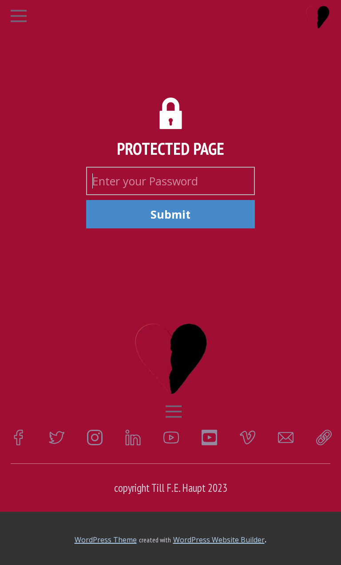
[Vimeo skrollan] (247, 437)
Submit (170, 214)
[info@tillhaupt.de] (285, 437)
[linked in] (133, 437)
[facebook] (18, 437)
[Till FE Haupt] (324, 437)
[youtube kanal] (171, 437)
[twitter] (56, 437)
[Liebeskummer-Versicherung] (317, 17)
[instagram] (95, 437)
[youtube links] (209, 437)
